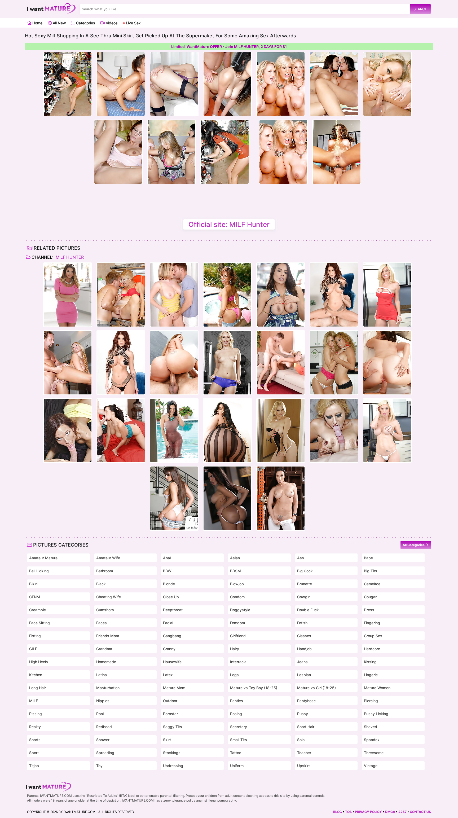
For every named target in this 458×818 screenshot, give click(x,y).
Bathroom (104, 571)
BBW (167, 571)
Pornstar (170, 713)
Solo (301, 739)
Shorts (35, 739)
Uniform (237, 765)
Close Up (171, 597)
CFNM (34, 597)
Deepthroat (173, 610)
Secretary (238, 726)
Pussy (302, 713)
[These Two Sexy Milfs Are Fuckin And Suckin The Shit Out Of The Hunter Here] (334, 362)
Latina (101, 674)
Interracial (238, 661)
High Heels (38, 661)
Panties (236, 700)
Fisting (35, 636)
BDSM (235, 571)
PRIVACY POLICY (368, 812)
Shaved (370, 726)
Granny (169, 649)
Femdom (237, 623)
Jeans (302, 661)
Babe (368, 558)
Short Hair (305, 726)
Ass (300, 558)
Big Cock (305, 571)
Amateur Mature (43, 558)
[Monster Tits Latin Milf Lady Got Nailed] (227, 430)
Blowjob (237, 584)
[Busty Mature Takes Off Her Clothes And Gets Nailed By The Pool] (227, 295)
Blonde (169, 584)
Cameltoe (372, 584)
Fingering (372, 623)
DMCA (390, 812)
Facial (168, 623)
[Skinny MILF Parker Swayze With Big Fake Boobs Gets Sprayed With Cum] (387, 295)
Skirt (167, 739)
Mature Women (377, 687)
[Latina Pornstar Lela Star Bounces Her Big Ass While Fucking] (227, 498)
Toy (99, 765)
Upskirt (303, 765)
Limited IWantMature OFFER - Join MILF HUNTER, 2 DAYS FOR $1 (229, 46)
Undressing (173, 765)
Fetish (302, 623)
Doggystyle (240, 610)
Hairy (234, 649)
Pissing (35, 713)
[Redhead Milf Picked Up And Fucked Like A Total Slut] (67, 430)
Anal (167, 558)
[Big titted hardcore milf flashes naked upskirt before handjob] (174, 295)
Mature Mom (174, 687)
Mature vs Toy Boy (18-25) (253, 687)
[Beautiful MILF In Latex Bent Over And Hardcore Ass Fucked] (67, 362)
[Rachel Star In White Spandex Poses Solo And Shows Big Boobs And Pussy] (281, 498)
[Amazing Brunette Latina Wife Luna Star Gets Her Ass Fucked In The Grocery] (281, 295)
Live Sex (133, 23)
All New (59, 23)
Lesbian (304, 674)
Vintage (370, 765)
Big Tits (370, 571)
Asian (235, 558)
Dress (369, 610)
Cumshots (105, 610)
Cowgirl (303, 597)
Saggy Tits (172, 726)
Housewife (172, 661)
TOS (348, 812)
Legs (234, 674)
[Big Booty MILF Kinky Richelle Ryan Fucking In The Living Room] (174, 362)
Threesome (374, 752)
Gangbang (172, 636)
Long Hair (37, 687)
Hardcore (372, 649)
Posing (236, 713)
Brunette (304, 584)
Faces (101, 623)
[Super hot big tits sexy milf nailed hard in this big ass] (387, 362)
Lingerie (371, 674)
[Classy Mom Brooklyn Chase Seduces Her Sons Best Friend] (67, 295)
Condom (237, 597)
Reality (35, 726)
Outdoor (170, 700)
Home (36, 23)
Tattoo (235, 752)
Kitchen (35, 674)
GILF (33, 649)
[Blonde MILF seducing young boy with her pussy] (121, 295)
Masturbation (108, 687)
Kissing (370, 661)
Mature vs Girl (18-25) (316, 687)
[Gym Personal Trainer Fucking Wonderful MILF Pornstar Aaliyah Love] (227, 362)
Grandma (104, 649)
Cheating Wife (108, 597)
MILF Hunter (69, 257)
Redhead (104, 726)
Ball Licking (39, 571)
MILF (33, 700)
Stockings (171, 752)
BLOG (337, 812)
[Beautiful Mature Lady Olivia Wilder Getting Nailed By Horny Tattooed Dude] (174, 498)
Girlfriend (238, 636)
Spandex (372, 739)
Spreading (105, 752)
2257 (402, 812)
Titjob (34, 765)
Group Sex (373, 636)
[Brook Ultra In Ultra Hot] (334, 295)
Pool (100, 713)
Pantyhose (306, 700)
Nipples (102, 700)
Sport (34, 752)
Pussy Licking (376, 713)
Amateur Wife (108, 558)
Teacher (304, 752)
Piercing (371, 700)
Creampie (37, 610)
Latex (168, 674)
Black (101, 584)
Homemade (106, 661)
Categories (85, 23)
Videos (111, 23)
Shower (102, 739)
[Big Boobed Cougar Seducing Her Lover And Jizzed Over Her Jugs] (334, 430)
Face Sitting (39, 623)
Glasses (304, 636)
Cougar (370, 597)
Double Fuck (308, 610)
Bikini (33, 584)
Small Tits (238, 739)
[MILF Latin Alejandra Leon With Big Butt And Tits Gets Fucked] (174, 430)
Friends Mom (107, 636)
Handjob (304, 649)
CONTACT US (420, 812)
